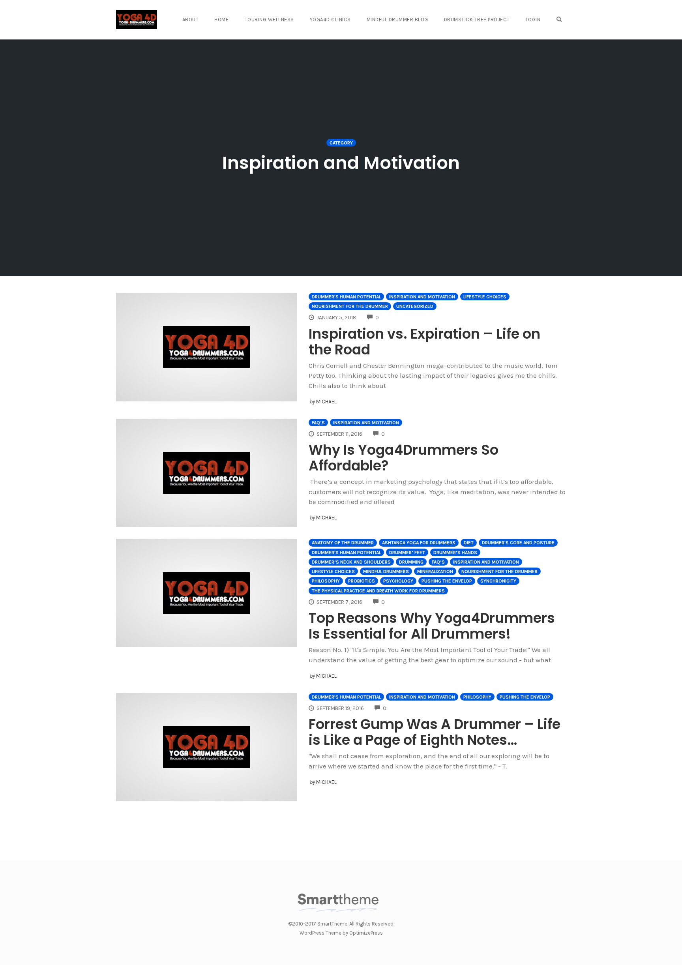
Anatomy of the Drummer (343, 542)
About (190, 19)
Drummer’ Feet (407, 552)
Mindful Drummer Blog (397, 19)
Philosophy (326, 581)
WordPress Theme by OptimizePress (341, 933)
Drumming (411, 562)
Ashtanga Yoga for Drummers (418, 542)
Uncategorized (414, 306)
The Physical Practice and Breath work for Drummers (378, 591)
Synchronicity (498, 581)
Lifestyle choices (484, 297)
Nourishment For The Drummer (350, 306)
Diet (469, 542)
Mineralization (435, 571)
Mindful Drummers (386, 571)
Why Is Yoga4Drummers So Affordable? (403, 457)
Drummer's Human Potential (346, 297)
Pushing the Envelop (447, 581)
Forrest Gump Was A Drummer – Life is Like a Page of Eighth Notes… (434, 732)
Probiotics (361, 581)
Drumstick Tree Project (477, 19)
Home (221, 19)
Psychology (398, 581)
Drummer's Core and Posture (518, 542)
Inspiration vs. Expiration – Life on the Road (424, 341)
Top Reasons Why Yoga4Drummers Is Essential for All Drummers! (432, 625)
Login (533, 19)
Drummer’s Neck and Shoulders (351, 562)
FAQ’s (318, 422)
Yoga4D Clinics (330, 19)
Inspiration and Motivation (422, 297)
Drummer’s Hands (455, 552)
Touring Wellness (269, 19)
